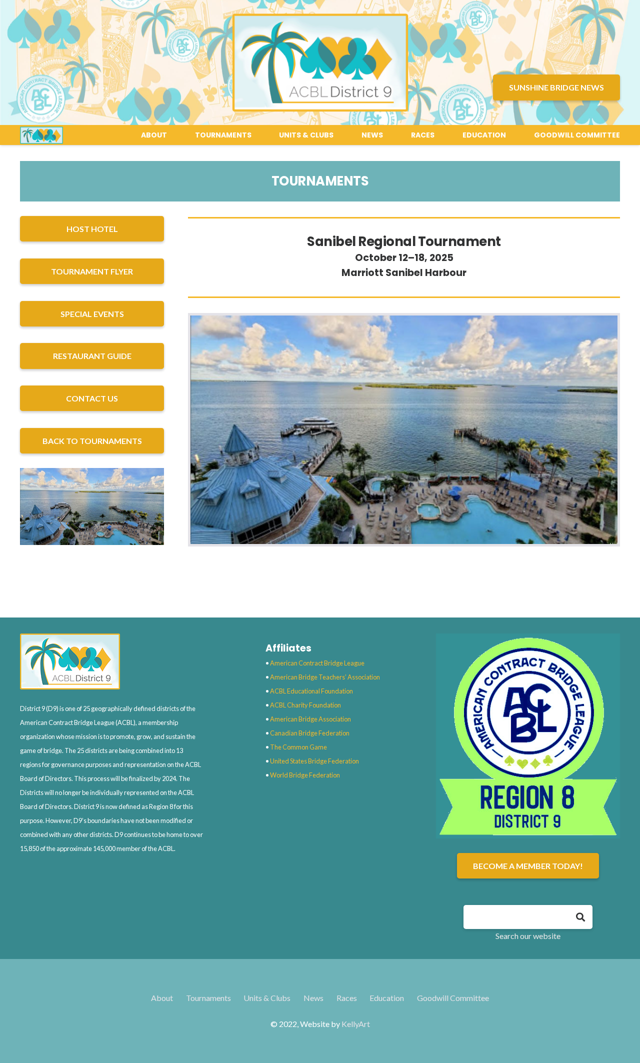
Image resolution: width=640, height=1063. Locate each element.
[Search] (580, 917)
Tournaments (208, 997)
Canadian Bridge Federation (310, 733)
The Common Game (298, 747)
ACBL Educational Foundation (311, 691)
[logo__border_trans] (319, 62)
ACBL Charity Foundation (305, 705)
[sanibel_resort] (92, 506)
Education (387, 997)
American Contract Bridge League (317, 663)
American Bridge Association (310, 719)
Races (346, 997)
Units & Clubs (267, 997)
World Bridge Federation (305, 775)
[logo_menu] (41, 135)
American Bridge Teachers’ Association (325, 677)
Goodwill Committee (453, 997)
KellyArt (356, 1023)
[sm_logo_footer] (112, 662)
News (314, 997)
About (162, 997)
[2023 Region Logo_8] (528, 736)
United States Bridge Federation (314, 761)
